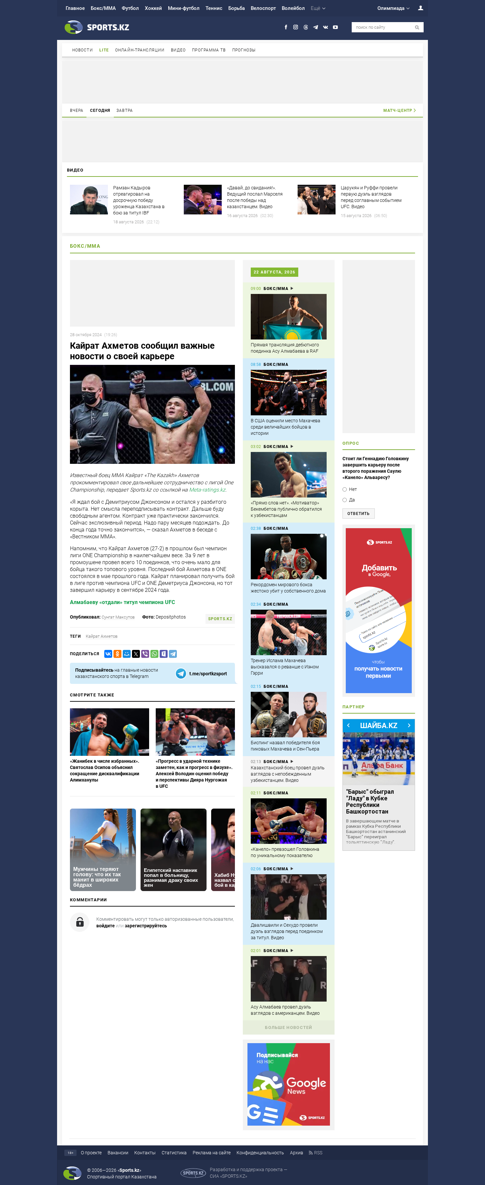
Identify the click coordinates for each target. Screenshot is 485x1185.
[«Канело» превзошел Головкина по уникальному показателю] (289, 821)
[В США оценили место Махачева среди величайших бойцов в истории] (289, 392)
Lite (104, 50)
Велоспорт (263, 8)
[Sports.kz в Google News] (288, 1124)
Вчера (77, 110)
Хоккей (153, 8)
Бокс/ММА (103, 8)
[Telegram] (171, 654)
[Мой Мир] (125, 654)
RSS (318, 1152)
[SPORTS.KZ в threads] (305, 27)
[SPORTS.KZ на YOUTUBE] (335, 27)
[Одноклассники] (116, 654)
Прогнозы (244, 50)
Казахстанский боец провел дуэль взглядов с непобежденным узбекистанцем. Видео (288, 774)
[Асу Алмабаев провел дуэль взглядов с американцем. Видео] (289, 979)
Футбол (130, 8)
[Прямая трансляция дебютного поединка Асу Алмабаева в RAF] (289, 316)
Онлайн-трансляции (140, 50)
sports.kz (220, 619)
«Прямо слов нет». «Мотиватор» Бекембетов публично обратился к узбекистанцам (286, 509)
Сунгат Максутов (118, 617)
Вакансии (118, 1152)
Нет (353, 489)
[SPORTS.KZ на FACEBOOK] (285, 27)
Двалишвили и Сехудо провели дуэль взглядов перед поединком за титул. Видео (287, 931)
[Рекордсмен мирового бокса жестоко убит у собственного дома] (289, 556)
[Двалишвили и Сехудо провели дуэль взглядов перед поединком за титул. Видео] (289, 897)
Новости (82, 50)
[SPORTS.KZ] (378, 610)
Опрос (350, 443)
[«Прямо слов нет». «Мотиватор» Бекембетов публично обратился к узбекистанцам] (289, 474)
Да (352, 499)
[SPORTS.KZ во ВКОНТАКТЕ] (325, 27)
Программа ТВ (209, 50)
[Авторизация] (417, 8)
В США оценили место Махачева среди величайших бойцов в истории (285, 427)
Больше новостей (288, 1027)
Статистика (174, 1152)
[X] (134, 654)
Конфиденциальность (260, 1152)
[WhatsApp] (153, 654)
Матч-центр (397, 110)
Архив (296, 1152)
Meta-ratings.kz (207, 490)
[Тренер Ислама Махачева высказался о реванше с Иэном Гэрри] (289, 632)
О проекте (91, 1152)
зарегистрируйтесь (146, 925)
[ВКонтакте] (107, 654)
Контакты (145, 1152)
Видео (178, 50)
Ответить (358, 513)
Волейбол (293, 8)
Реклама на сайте (212, 1152)
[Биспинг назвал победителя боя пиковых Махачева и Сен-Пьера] (289, 714)
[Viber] (143, 654)
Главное (75, 8)
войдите (105, 925)
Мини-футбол (184, 8)
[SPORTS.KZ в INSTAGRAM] (295, 27)
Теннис (214, 8)
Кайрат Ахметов (101, 636)
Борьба (236, 8)
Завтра (124, 110)
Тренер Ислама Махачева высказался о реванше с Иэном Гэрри (285, 667)
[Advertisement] (242, 81)
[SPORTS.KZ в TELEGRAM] (315, 27)
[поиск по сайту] (417, 27)
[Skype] (162, 654)
